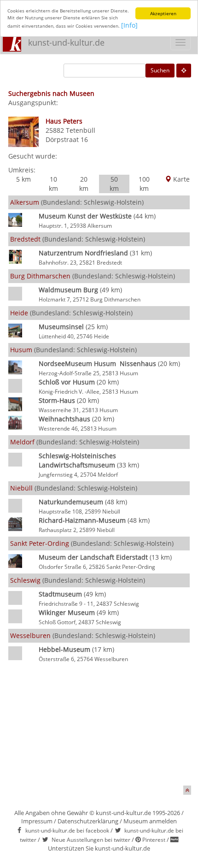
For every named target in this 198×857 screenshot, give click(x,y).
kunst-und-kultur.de (66, 42)
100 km (144, 184)
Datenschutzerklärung (88, 821)
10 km (53, 184)
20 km (83, 184)
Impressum (36, 821)
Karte (180, 179)
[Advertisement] (99, 725)
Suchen (160, 70)
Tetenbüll (80, 130)
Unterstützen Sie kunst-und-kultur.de (99, 848)
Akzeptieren (163, 13)
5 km (23, 179)
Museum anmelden (150, 821)
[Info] (129, 25)
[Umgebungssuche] (183, 70)
